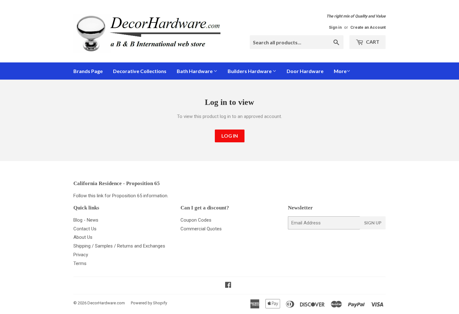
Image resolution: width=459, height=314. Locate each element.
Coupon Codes (195, 220)
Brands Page (88, 71)
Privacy (80, 255)
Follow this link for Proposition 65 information (120, 196)
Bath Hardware (195, 71)
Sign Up (373, 222)
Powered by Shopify (149, 303)
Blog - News (85, 220)
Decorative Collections (139, 71)
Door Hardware (305, 71)
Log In (229, 136)
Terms (79, 263)
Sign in (335, 27)
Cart (372, 42)
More (340, 71)
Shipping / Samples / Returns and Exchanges (119, 246)
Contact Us (84, 229)
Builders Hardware (250, 71)
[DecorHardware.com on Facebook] (228, 285)
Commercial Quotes (201, 229)
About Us (82, 237)
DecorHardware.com (106, 303)
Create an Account (368, 27)
